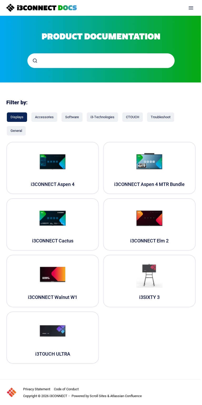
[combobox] (101, 61)
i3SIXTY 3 (149, 297)
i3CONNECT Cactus (52, 240)
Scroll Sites (98, 395)
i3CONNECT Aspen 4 (52, 184)
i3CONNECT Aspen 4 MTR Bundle (149, 184)
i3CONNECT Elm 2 (149, 240)
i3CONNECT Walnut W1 (52, 297)
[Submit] (35, 60)
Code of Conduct (66, 389)
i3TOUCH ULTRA (52, 354)
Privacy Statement (36, 389)
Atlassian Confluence (126, 395)
